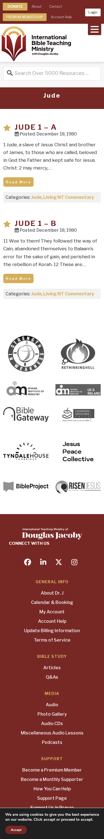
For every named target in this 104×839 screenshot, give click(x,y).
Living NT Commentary (68, 197)
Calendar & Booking (52, 602)
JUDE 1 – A (36, 127)
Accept (16, 830)
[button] (94, 28)
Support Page (52, 798)
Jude (36, 197)
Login (92, 12)
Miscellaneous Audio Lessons (52, 733)
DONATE (15, 6)
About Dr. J (52, 593)
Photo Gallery (52, 714)
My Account (52, 611)
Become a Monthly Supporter (52, 779)
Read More (18, 182)
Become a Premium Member (52, 770)
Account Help (61, 17)
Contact (55, 6)
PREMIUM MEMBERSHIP (24, 17)
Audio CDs (52, 723)
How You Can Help (52, 788)
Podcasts (52, 742)
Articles (52, 667)
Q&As (52, 677)
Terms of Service (52, 640)
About (37, 6)
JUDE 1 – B (36, 223)
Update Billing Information (52, 630)
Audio (52, 704)
